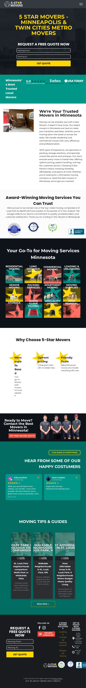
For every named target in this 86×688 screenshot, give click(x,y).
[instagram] (44, 628)
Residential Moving (63, 653)
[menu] (81, 4)
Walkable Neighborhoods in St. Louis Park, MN (43, 568)
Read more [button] (12, 497)
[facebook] (40, 628)
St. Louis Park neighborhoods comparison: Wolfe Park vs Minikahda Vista (21, 571)
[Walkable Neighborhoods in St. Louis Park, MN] (43, 546)
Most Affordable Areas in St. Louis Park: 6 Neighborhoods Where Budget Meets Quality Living (65, 574)
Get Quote (43, 63)
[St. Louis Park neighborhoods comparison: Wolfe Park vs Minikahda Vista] (21, 546)
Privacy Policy (57, 679)
